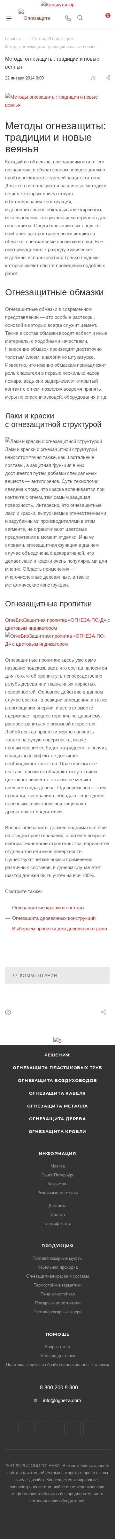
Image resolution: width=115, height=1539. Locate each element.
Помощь (58, 1334)
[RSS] (93, 77)
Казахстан (57, 1184)
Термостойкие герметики (57, 1285)
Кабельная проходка (58, 1267)
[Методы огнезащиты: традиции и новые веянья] (57, 101)
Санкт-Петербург (58, 1175)
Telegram (41, 1428)
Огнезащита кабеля (57, 1093)
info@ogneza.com (62, 1400)
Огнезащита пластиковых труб (57, 1067)
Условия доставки (57, 1355)
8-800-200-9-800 (59, 1387)
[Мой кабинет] (92, 18)
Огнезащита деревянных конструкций (54, 918)
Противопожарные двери (57, 1312)
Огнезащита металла (57, 1105)
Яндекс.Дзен (90, 1428)
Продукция (57, 1245)
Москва (57, 1166)
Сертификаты (57, 1223)
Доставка (57, 1205)
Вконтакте (25, 1428)
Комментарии (38, 975)
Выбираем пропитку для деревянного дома (59, 928)
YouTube (58, 1428)
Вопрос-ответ (58, 1346)
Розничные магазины (57, 1192)
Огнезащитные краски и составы (48, 907)
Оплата (57, 1214)
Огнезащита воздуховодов (57, 1080)
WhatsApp (74, 1428)
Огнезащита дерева (57, 1118)
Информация (57, 1153)
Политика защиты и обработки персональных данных (57, 1364)
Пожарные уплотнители (57, 1303)
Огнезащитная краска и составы (57, 1276)
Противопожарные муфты (57, 1258)
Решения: (57, 1054)
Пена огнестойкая (58, 1294)
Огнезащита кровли (58, 1131)
